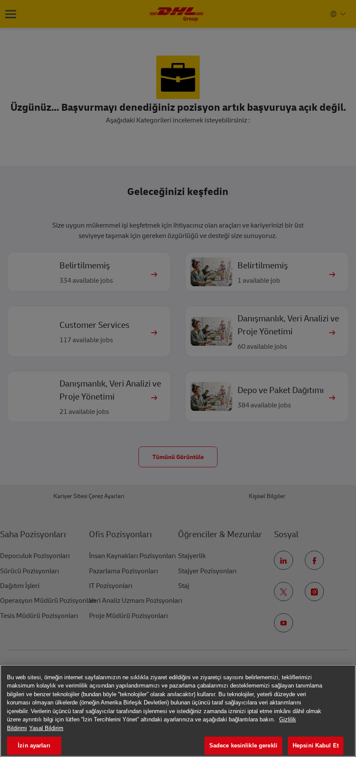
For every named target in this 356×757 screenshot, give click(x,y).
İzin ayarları (34, 745)
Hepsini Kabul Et (316, 745)
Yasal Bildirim (46, 728)
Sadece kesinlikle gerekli (243, 745)
